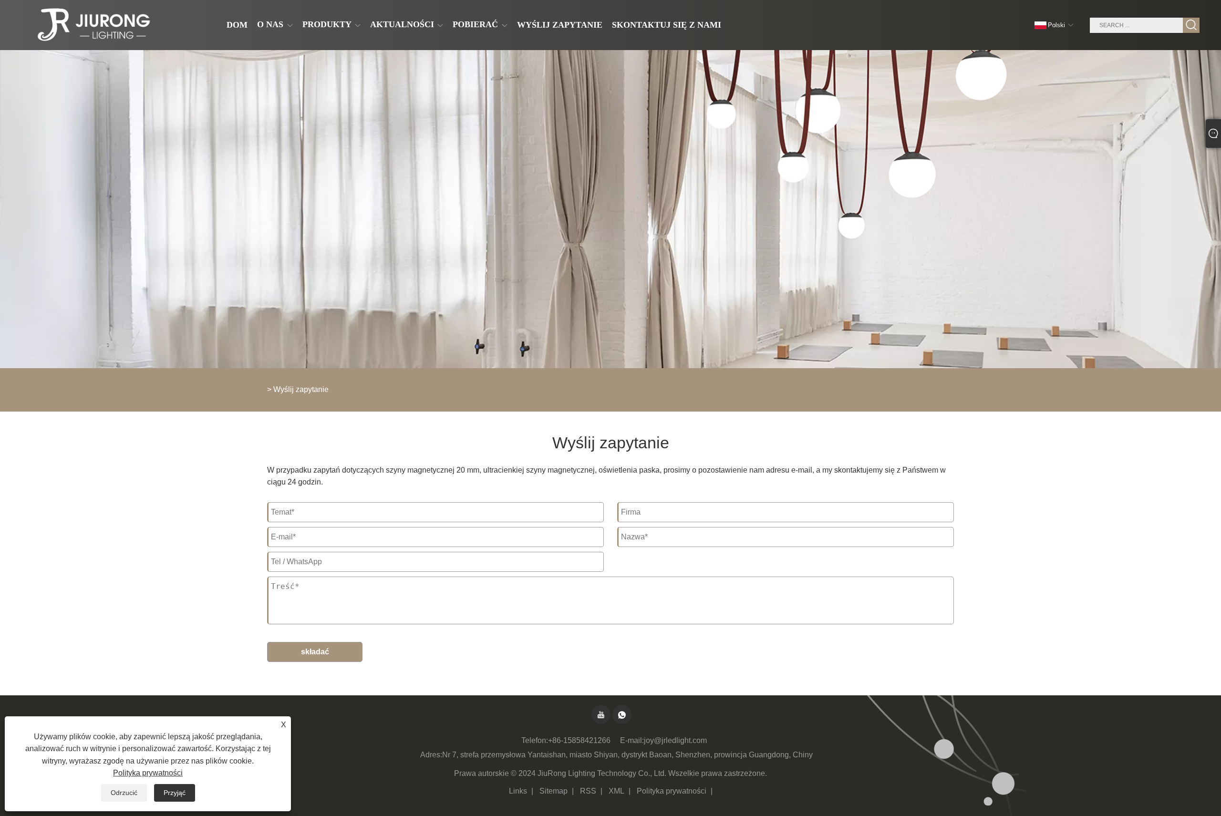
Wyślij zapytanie (301, 389)
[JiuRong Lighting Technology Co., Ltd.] (92, 25)
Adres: (431, 755)
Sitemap (553, 791)
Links (518, 791)
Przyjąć (175, 792)
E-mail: (632, 740)
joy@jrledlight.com (675, 740)
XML (616, 791)
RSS (588, 791)
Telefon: (534, 740)
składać (315, 652)
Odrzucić (124, 792)
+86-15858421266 (579, 740)
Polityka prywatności (671, 791)
